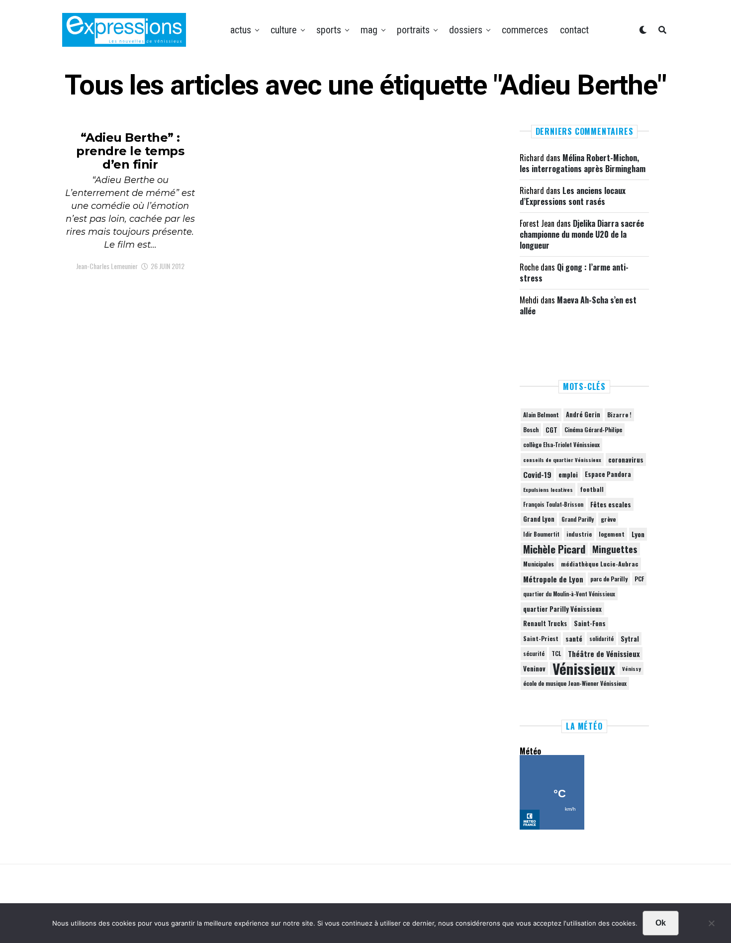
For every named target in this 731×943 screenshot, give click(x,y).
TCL (556, 653)
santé (573, 639)
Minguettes (615, 549)
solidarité (601, 639)
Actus (240, 30)
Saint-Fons (590, 623)
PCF (639, 578)
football (592, 489)
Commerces (525, 30)
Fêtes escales (610, 504)
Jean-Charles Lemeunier (107, 266)
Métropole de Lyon (553, 578)
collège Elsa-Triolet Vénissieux (561, 444)
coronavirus (625, 460)
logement (612, 534)
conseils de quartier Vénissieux (562, 460)
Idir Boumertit (541, 534)
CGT (551, 430)
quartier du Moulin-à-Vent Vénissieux (569, 594)
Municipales (538, 564)
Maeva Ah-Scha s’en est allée (578, 305)
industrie (579, 534)
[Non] (711, 925)
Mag (369, 30)
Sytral (630, 639)
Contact (574, 30)
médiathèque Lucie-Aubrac (600, 563)
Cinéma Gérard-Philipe (593, 429)
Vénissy (631, 668)
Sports (328, 30)
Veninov (534, 668)
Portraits (413, 30)
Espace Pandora (608, 474)
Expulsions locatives (548, 489)
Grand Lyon (538, 519)
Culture (284, 30)
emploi (568, 474)
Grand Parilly (577, 519)
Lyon (638, 534)
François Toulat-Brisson (553, 504)
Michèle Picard (554, 549)
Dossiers (465, 30)
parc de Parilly (609, 578)
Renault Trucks (545, 623)
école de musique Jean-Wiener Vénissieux (575, 683)
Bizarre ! (619, 414)
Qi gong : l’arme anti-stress (574, 272)
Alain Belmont (541, 414)
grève (608, 519)
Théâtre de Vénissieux (604, 653)
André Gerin (583, 414)
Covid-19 (537, 474)
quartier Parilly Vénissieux (562, 609)
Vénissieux (583, 668)
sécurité (534, 654)
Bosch (531, 429)
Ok (660, 923)
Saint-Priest (540, 638)
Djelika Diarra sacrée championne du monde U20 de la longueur (582, 234)
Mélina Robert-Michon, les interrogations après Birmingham (582, 163)
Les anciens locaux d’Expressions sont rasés (573, 196)
